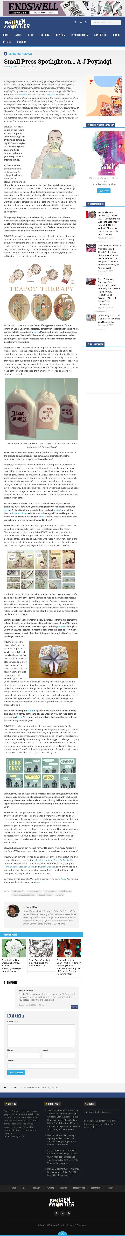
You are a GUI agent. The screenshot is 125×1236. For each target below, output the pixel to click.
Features (45, 35)
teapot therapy (45, 895)
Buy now (104, 190)
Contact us (100, 35)
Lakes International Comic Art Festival (52, 860)
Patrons (21, 42)
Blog (30, 35)
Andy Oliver (12, 66)
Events (7, 42)
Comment (12, 1021)
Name (10, 1050)
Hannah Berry (11, 866)
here (36, 332)
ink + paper (51, 891)
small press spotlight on (24, 895)
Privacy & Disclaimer (77, 1225)
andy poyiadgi (35, 891)
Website (10, 1060)
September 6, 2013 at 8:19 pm (31, 1005)
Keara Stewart (26, 990)
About (18, 35)
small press (65, 891)
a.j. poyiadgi (19, 891)
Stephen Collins (26, 866)
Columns (12, 53)
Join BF (117, 35)
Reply (74, 1006)
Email (45, 1050)
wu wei (60, 895)
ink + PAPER (21, 94)
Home (6, 35)
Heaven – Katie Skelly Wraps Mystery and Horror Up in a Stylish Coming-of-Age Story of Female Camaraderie (62, 1140)
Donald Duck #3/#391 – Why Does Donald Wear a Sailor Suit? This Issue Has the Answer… (64, 1172)
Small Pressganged (24, 53)
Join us (21, 1136)
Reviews (60, 35)
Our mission (10, 1136)
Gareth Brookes (47, 866)
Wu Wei (50, 94)
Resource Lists (79, 35)
